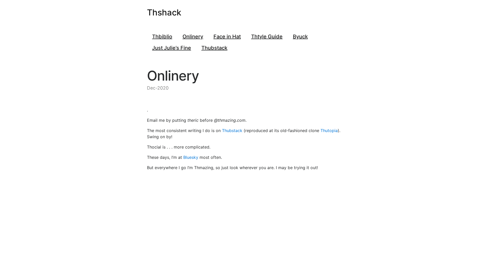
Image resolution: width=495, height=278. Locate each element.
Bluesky (190, 157)
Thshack (164, 12)
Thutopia (329, 130)
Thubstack (232, 130)
